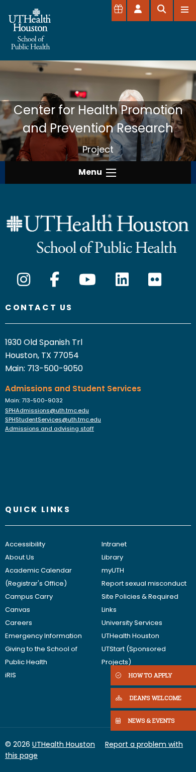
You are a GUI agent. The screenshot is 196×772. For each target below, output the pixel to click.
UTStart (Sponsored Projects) (134, 655)
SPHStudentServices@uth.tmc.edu (53, 419)
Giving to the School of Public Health (41, 655)
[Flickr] (154, 280)
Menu (90, 172)
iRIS (10, 675)
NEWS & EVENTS (151, 720)
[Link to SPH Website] (98, 233)
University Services (132, 622)
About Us (19, 557)
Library (112, 557)
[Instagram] (23, 280)
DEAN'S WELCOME (155, 697)
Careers (18, 622)
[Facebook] (54, 280)
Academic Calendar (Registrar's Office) (38, 577)
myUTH (113, 570)
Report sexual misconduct (144, 583)
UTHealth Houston (130, 636)
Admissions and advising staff (49, 429)
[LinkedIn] (122, 280)
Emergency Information (43, 636)
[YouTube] (87, 280)
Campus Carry (29, 596)
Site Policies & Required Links (140, 603)
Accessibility (25, 544)
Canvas (17, 609)
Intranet (114, 544)
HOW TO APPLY (150, 675)
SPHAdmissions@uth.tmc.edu (47, 410)
